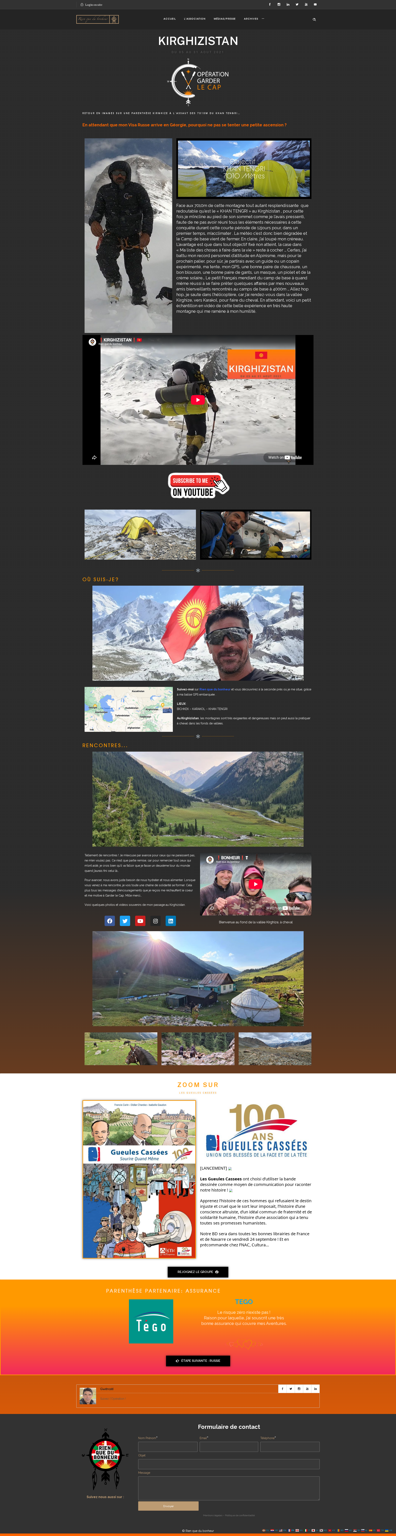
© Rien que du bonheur (198, 1530)
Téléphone (267, 1438)
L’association (195, 18)
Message (144, 1472)
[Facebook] (269, 4)
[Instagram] (278, 4)
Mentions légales (212, 1515)
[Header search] (314, 19)
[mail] (315, 4)
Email (203, 1438)
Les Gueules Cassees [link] (221, 1179)
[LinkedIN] (287, 4)
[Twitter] (297, 4)
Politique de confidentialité (240, 1515)
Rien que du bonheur (215, 689)
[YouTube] (306, 4)
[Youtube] (140, 921)
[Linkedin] (171, 921)
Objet (141, 1455)
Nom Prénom (147, 1438)
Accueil (170, 18)
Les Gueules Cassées (198, 1093)
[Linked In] (315, 1389)
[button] (198, 1272)
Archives (251, 18)
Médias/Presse (225, 18)
